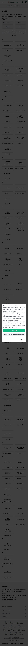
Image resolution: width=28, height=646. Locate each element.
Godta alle (14, 330)
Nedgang (22, 340)
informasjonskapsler (9, 309)
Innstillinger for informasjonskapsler (14, 334)
